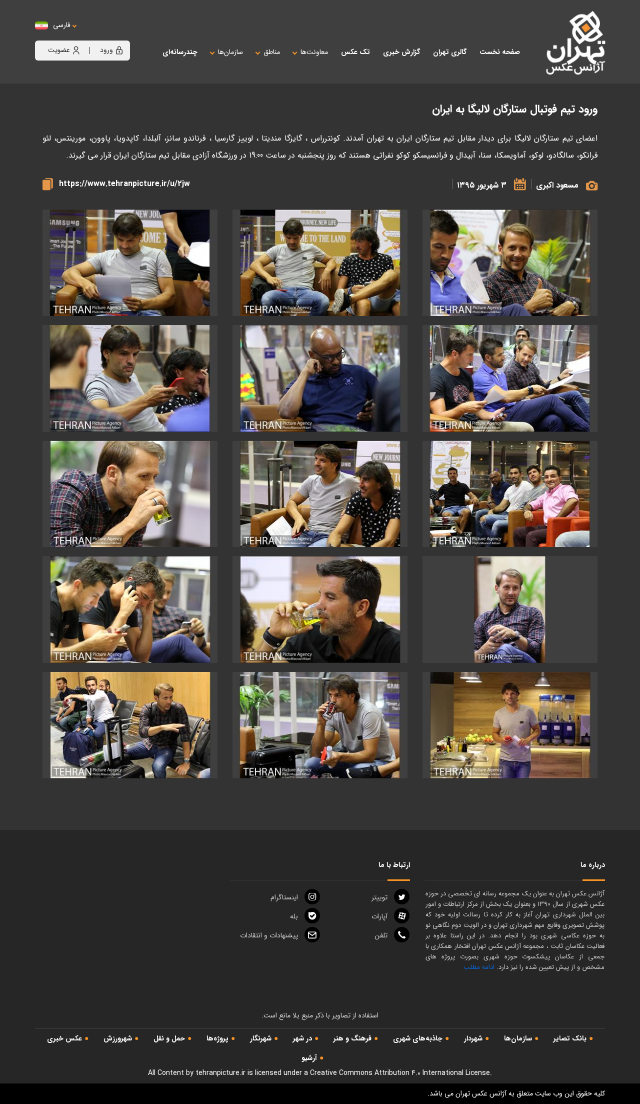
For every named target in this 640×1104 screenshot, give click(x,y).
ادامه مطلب (479, 967)
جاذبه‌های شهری (417, 1038)
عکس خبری (64, 1038)
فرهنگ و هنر (353, 1038)
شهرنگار (261, 1038)
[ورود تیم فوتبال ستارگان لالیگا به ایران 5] (320, 378)
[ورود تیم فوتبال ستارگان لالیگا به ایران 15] (130, 725)
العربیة (116, 35)
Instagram (284, 897)
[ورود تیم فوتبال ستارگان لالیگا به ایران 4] (510, 263)
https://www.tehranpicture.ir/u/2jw (124, 184)
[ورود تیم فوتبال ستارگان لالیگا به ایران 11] (320, 609)
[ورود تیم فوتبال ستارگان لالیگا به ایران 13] (510, 725)
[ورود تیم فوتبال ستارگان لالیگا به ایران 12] (130, 609)
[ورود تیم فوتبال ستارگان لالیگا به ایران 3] (510, 378)
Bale (294, 916)
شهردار (473, 1038)
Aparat (380, 916)
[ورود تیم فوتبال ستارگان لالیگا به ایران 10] (510, 609)
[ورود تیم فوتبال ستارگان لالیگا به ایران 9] (130, 494)
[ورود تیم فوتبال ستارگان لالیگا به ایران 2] (130, 263)
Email (269, 935)
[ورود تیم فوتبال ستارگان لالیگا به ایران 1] (320, 263)
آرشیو (309, 1057)
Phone (381, 935)
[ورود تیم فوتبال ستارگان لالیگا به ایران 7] (510, 494)
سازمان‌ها (518, 1038)
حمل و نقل (169, 1038)
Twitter (380, 897)
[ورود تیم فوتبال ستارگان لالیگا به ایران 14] (320, 725)
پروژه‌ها (217, 1038)
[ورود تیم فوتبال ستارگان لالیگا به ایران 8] (320, 494)
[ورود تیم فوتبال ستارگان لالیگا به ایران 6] (130, 378)
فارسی (61, 25)
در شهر (302, 1038)
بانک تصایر (570, 1038)
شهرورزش (118, 1038)
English (92, 35)
